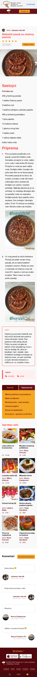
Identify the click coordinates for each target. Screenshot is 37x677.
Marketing (10, 664)
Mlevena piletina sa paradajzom (18, 394)
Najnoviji (10, 387)
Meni (18, 674)
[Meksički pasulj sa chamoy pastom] (20, 230)
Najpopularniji (26, 387)
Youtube (18, 669)
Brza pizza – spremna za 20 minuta (18, 414)
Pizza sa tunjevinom (10, 530)
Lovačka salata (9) (10, 471)
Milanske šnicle (27, 471)
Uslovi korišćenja (29, 662)
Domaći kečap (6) (10, 500)
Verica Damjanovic (18, 616)
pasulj (22, 376)
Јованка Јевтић (18, 30)
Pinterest (32, 669)
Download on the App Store (12, 656)
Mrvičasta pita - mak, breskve (17, 402)
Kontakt (16, 664)
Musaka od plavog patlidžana (27, 442)
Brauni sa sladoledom (14, 410)
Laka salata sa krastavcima (10, 442)
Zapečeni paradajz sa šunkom (27, 530)
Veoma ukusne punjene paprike (27, 500)
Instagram (25, 669)
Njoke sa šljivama (12, 398)
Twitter (12, 669)
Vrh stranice (18, 651)
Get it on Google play (25, 656)
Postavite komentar (26, 557)
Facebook (6, 669)
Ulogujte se (24, 11)
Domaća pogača (11, 406)
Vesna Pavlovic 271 (18, 637)
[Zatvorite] (1, 4)
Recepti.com (3, 663)
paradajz (11, 376)
